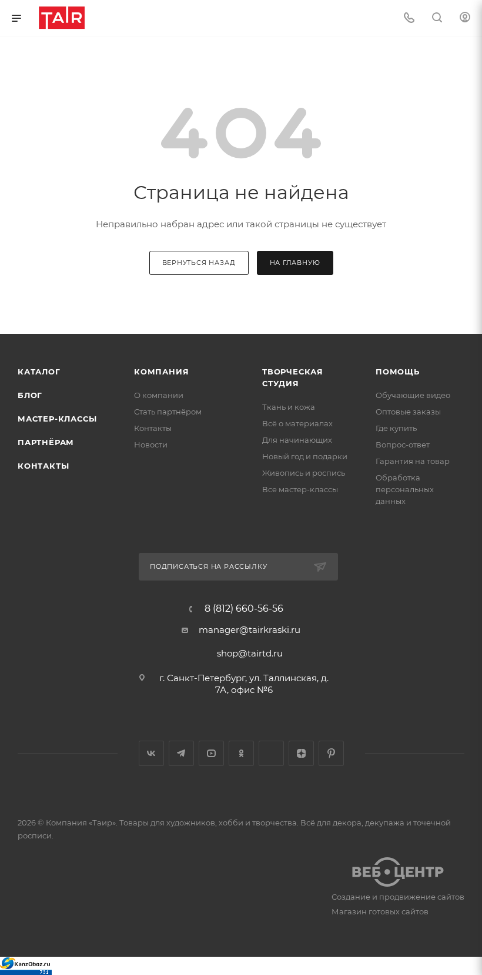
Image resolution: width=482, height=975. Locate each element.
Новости (151, 444)
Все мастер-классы (300, 489)
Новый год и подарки (304, 456)
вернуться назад (199, 262)
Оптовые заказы (408, 411)
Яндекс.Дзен (301, 753)
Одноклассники (241, 753)
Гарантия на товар (413, 461)
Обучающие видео (413, 395)
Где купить (396, 428)
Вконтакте (151, 753)
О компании (158, 395)
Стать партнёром (168, 411)
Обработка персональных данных (405, 489)
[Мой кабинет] (465, 18)
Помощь (398, 371)
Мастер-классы (57, 418)
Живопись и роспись (303, 472)
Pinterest (331, 753)
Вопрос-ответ (403, 444)
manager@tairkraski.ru (249, 629)
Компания (161, 371)
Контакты (43, 465)
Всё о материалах (297, 423)
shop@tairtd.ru (250, 653)
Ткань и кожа (288, 407)
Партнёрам (46, 442)
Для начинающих (297, 440)
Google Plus (271, 753)
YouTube (211, 753)
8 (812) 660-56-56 (244, 608)
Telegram (181, 753)
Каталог (39, 371)
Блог (30, 395)
